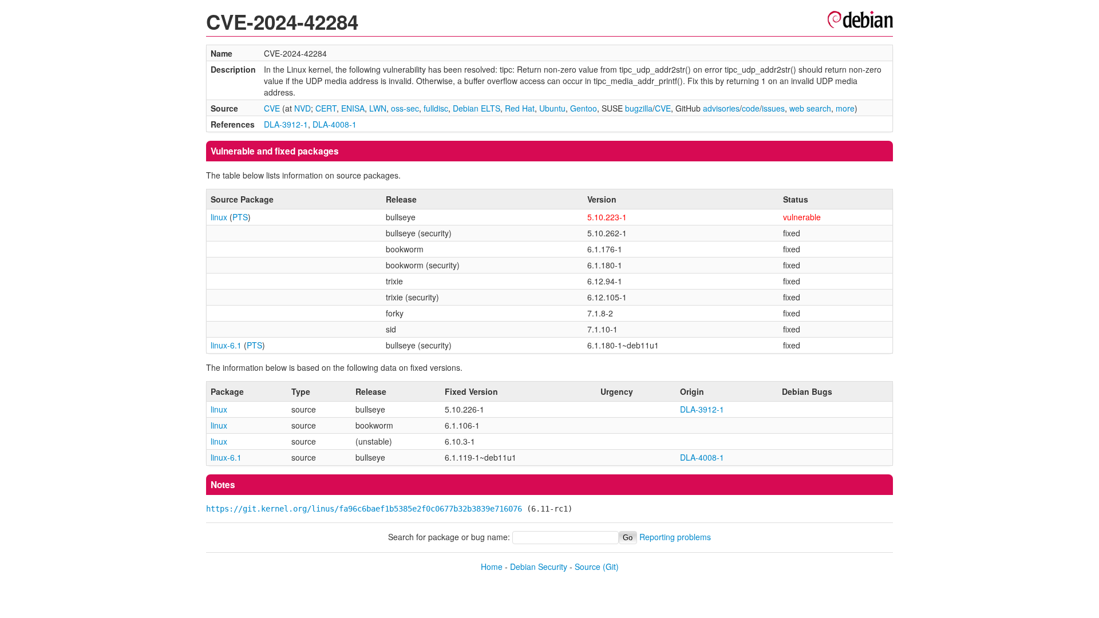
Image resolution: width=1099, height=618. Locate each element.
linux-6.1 (226, 345)
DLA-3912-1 (286, 124)
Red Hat (520, 108)
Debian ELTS (476, 108)
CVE (272, 108)
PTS (240, 217)
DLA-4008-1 (335, 124)
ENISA (353, 108)
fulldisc (436, 108)
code (751, 108)
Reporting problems (675, 536)
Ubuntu (552, 108)
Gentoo (583, 108)
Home (492, 566)
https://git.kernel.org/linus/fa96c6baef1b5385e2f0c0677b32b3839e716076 (364, 508)
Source (587, 566)
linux (219, 217)
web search (810, 108)
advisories (721, 108)
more (845, 108)
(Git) (611, 566)
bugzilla (639, 108)
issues (773, 108)
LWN (377, 108)
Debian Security (538, 566)
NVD (302, 108)
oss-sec (405, 108)
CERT (326, 108)
